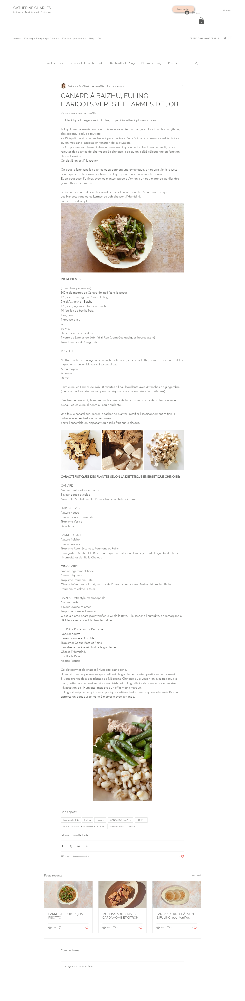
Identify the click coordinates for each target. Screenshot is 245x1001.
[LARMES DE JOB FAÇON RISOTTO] (68, 894)
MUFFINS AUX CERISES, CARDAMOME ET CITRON (120, 915)
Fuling (87, 819)
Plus (171, 63)
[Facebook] (230, 38)
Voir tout (196, 874)
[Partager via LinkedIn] (78, 846)
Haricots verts (117, 826)
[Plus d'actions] (182, 86)
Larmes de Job (71, 819)
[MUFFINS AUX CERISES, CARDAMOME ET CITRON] (122, 894)
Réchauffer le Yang (122, 63)
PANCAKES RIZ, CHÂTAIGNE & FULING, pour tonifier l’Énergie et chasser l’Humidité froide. (176, 915)
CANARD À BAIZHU (120, 819)
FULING (141, 819)
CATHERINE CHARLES (32, 8)
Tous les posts (53, 63)
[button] (201, 20)
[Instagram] (225, 38)
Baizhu (132, 826)
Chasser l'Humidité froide (87, 63)
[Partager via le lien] (86, 846)
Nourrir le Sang (151, 63)
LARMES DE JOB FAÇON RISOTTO (65, 915)
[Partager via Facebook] (62, 846)
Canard (100, 819)
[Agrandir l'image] (81, 450)
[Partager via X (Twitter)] (70, 846)
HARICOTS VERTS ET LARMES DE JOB (83, 826)
